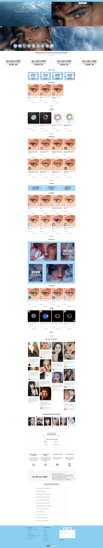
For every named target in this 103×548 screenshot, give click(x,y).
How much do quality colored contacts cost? (42, 508)
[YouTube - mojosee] (63, 539)
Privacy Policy (45, 534)
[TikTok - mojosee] (59, 539)
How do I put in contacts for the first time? (42, 520)
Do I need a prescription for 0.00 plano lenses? (43, 494)
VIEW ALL (51, 105)
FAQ (44, 529)
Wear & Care (29, 530)
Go (72, 535)
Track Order (45, 530)
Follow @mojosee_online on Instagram (51, 414)
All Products (51, 193)
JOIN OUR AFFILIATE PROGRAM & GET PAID (34, 535)
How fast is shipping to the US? (40, 511)
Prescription (51, 136)
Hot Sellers (51, 285)
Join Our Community (46, 540)
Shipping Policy (46, 535)
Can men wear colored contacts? (41, 514)
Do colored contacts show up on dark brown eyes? (43, 488)
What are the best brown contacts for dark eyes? (43, 497)
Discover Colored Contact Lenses (32, 529)
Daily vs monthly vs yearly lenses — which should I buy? (44, 505)
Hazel (47, 444)
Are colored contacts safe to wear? (41, 491)
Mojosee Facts (30, 538)
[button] (1, 27)
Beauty (51, 332)
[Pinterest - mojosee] (62, 539)
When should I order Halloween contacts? (42, 517)
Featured (51, 308)
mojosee (53, 544)
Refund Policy (45, 537)
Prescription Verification (31, 534)
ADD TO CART (33, 102)
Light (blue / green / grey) (57, 444)
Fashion (51, 109)
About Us (29, 532)
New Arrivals (51, 82)
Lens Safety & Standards (31, 537)
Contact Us (45, 532)
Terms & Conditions (46, 538)
